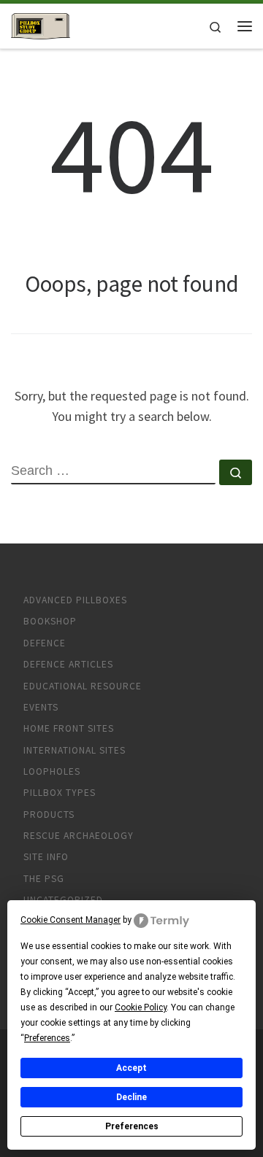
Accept (131, 1068)
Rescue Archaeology (78, 835)
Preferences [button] (47, 1038)
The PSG (43, 878)
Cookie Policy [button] (141, 1007)
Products (49, 814)
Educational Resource (82, 686)
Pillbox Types (59, 792)
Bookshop (50, 621)
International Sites (74, 750)
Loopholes (51, 771)
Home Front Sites (68, 728)
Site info (46, 857)
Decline (131, 1097)
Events (40, 707)
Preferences (132, 1126)
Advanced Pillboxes (75, 600)
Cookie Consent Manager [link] (70, 920)
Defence (44, 643)
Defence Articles (68, 664)
